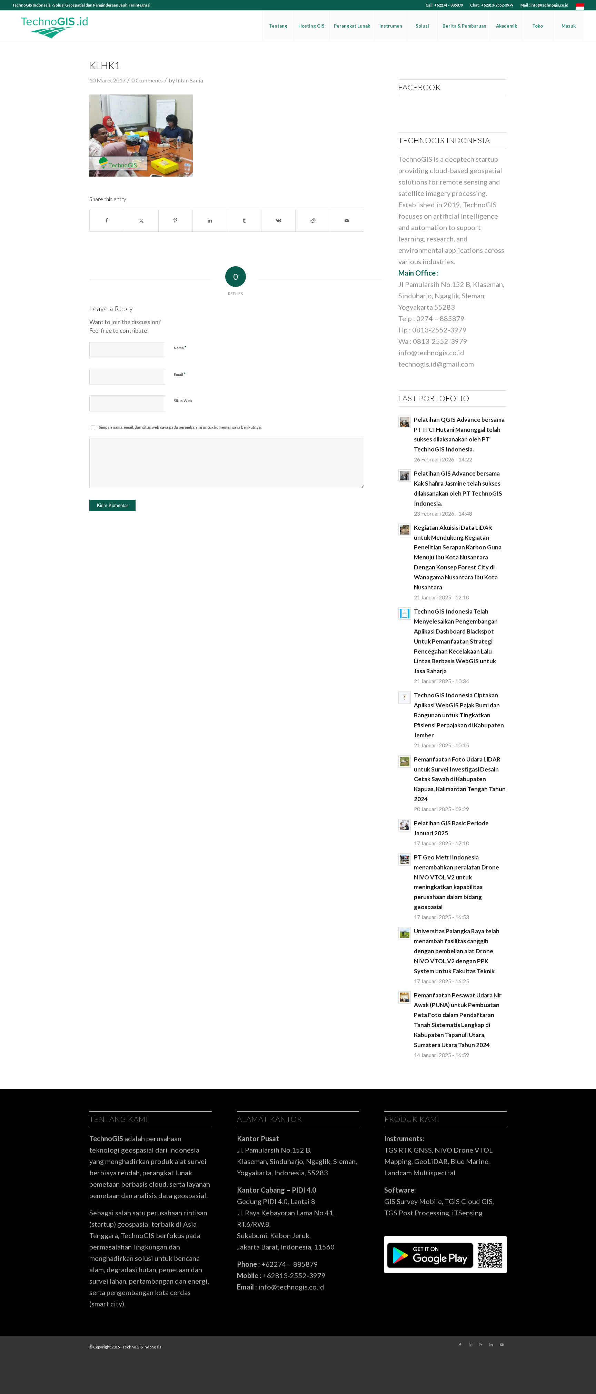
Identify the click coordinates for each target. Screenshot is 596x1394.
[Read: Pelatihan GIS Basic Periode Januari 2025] (404, 825)
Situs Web (183, 400)
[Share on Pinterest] (175, 220)
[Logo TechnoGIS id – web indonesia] (55, 26)
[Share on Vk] (278, 220)
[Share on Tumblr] (244, 220)
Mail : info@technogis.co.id (544, 5)
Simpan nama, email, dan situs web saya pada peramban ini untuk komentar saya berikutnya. (180, 427)
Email (180, 374)
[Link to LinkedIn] (491, 1345)
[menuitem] (444, 5)
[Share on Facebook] (107, 220)
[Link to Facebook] (460, 1345)
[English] (580, 8)
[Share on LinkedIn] (210, 220)
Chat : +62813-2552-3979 (491, 5)
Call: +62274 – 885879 (444, 5)
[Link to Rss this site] (481, 1345)
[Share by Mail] (347, 220)
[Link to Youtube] (501, 1345)
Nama (180, 347)
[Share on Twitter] (141, 220)
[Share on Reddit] (312, 220)
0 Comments (147, 80)
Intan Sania (189, 80)
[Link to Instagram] (470, 1345)
